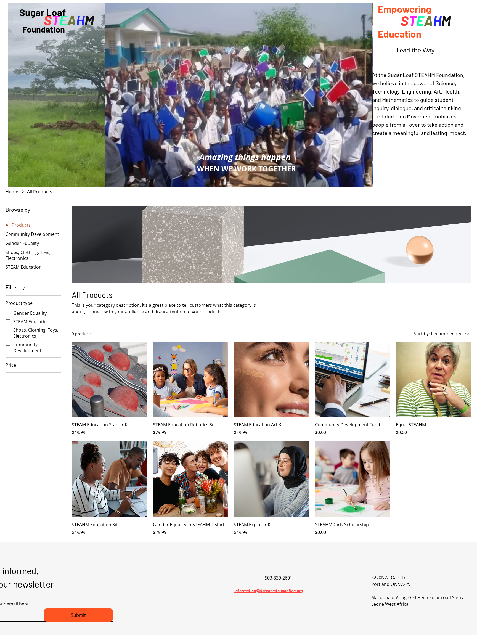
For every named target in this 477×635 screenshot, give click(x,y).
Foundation (36, 29)
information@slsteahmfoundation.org (268, 590)
